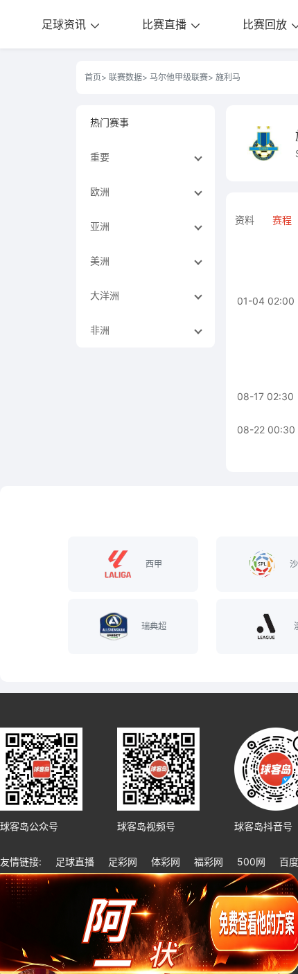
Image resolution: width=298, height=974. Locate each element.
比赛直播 (166, 24)
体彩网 (165, 861)
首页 (93, 77)
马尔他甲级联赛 (179, 77)
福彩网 (208, 861)
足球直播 (74, 861)
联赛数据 (125, 77)
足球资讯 (65, 24)
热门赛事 (109, 122)
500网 (251, 861)
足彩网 (122, 861)
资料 (244, 220)
